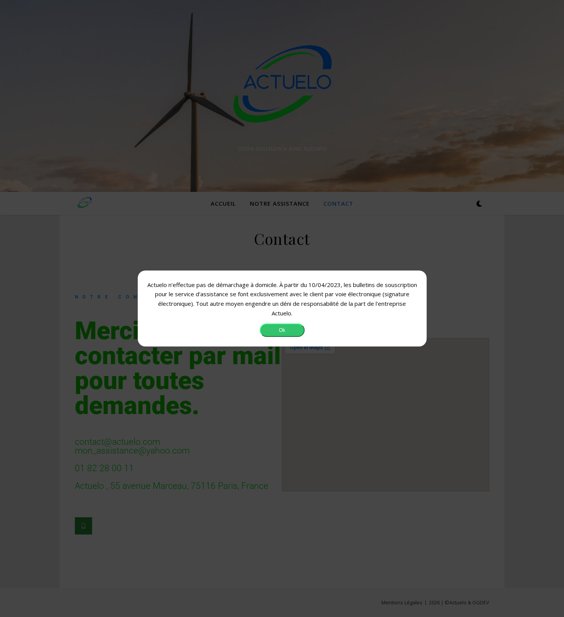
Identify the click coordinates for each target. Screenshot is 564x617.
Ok (282, 330)
